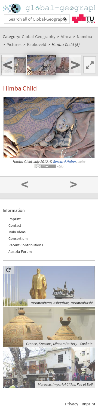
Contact (14, 225)
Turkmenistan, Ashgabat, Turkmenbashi (61, 302)
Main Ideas (17, 231)
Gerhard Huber (64, 161)
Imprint (14, 218)
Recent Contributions (25, 245)
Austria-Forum (20, 251)
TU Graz (83, 18)
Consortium (18, 238)
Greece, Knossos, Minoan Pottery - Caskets (59, 343)
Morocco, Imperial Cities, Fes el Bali (65, 384)
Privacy (71, 403)
